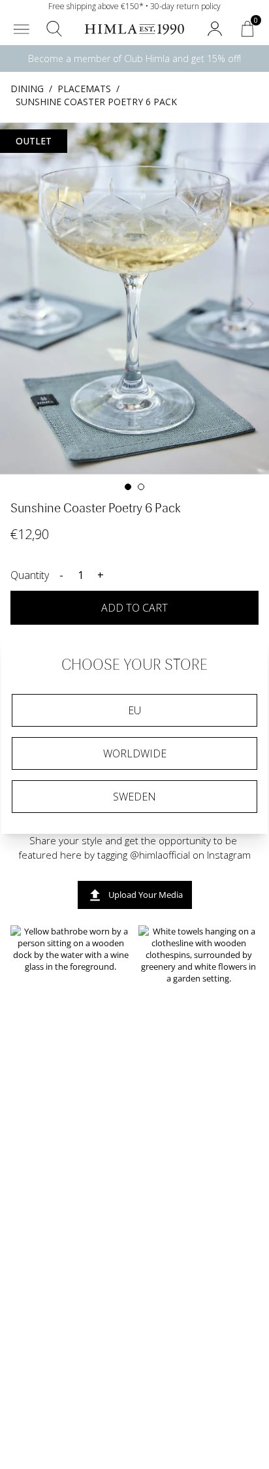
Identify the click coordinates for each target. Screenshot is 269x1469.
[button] (21, 28)
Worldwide (134, 753)
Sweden (134, 796)
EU (134, 710)
